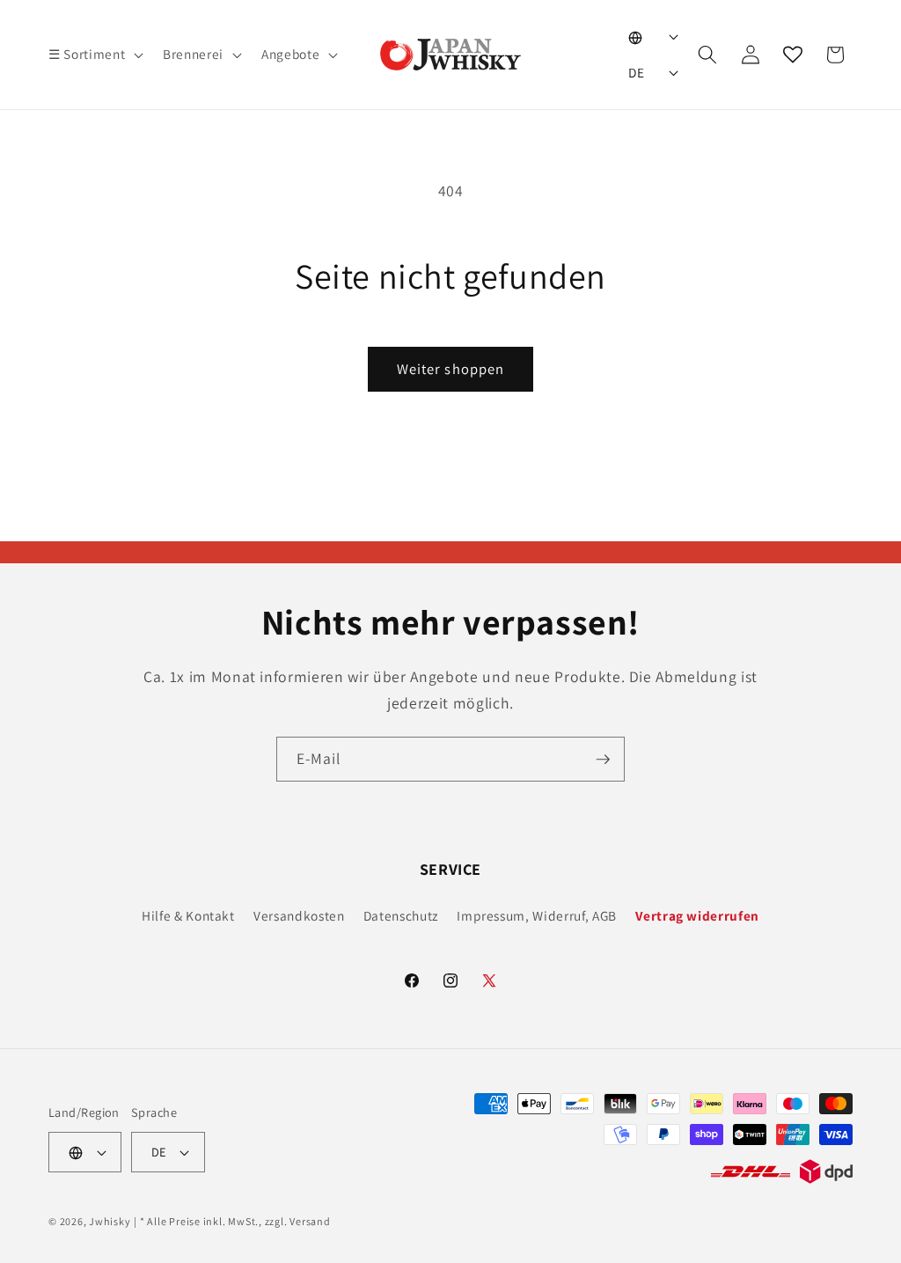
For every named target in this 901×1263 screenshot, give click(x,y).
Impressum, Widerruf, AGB (537, 915)
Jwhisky (109, 1221)
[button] (94, 54)
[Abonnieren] (603, 759)
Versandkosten (299, 915)
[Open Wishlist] (793, 54)
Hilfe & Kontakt (188, 915)
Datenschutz (400, 915)
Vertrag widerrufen (697, 915)
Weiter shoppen (450, 368)
